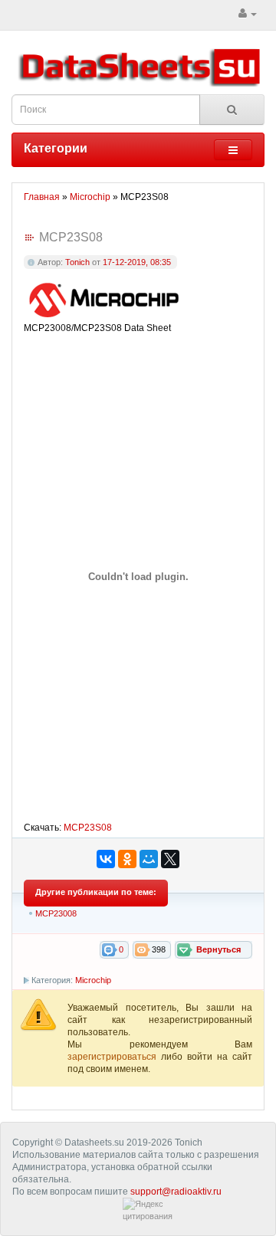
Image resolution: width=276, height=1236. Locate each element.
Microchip (93, 980)
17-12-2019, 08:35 (137, 262)
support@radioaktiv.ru (176, 1191)
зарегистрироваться (114, 1056)
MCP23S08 (88, 827)
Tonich (77, 262)
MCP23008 (56, 913)
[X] (170, 859)
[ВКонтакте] (106, 859)
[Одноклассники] (127, 859)
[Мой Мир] (149, 859)
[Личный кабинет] (247, 13)
